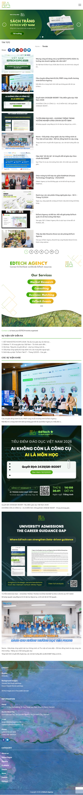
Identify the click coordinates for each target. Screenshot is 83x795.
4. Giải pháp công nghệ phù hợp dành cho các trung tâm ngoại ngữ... (26, 349)
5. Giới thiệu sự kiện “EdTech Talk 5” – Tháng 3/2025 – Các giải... (24, 352)
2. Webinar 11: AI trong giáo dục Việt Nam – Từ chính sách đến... (24, 344)
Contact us (5, 330)
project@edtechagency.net (11, 722)
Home (37, 46)
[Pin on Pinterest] (21, 50)
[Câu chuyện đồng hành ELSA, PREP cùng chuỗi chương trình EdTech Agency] (41, 389)
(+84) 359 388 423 (9, 734)
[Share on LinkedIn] (29, 50)
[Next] (79, 25)
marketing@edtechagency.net (12, 724)
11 (52, 252)
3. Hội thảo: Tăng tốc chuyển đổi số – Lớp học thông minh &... (23, 347)
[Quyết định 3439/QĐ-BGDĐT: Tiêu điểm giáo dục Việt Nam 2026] (41, 464)
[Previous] (4, 25)
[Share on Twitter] (13, 50)
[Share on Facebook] (9, 50)
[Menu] (79, 5)
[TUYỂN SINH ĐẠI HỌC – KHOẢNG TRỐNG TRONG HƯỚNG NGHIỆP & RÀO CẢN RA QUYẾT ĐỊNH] (41, 551)
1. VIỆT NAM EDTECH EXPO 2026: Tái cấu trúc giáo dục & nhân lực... (26, 342)
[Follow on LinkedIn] (7, 740)
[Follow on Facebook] (3, 740)
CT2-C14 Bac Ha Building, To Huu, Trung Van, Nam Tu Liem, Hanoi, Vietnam (28, 707)
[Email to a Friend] (17, 50)
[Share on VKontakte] (25, 50)
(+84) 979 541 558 (9, 732)
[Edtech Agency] (6, 5)
